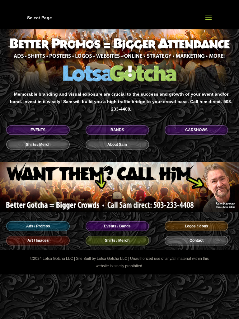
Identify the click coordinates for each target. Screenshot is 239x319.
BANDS (117, 130)
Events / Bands (117, 226)
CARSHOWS (196, 130)
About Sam (117, 144)
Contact (197, 240)
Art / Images (38, 240)
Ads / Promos (38, 226)
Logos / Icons (196, 226)
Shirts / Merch (38, 144)
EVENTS (37, 130)
